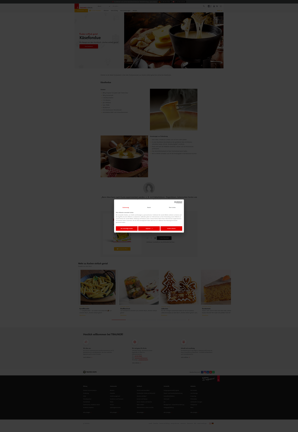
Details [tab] (149, 207)
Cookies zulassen (171, 228)
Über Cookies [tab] (172, 207)
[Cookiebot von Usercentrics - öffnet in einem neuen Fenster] (175, 202)
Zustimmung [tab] (126, 207)
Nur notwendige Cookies (127, 228)
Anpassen (148, 228)
